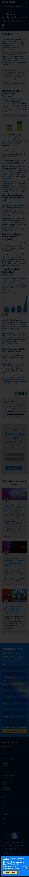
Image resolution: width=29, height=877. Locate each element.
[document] (14, 438)
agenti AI (21, 866)
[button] (27, 868)
